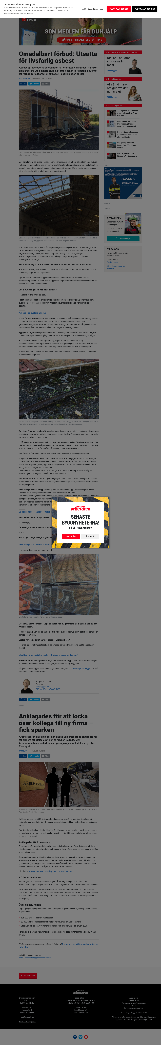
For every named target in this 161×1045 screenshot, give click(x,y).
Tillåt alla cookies (119, 9)
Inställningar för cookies (92, 9)
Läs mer (30, 13)
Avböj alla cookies (145, 9)
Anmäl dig (71, 536)
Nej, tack (90, 536)
